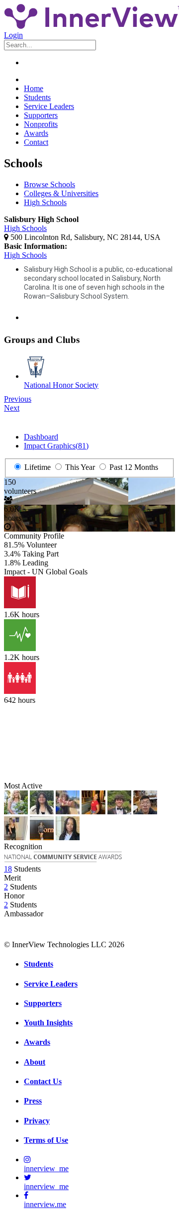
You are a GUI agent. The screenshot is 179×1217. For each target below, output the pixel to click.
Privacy (37, 1120)
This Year (79, 467)
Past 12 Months (132, 467)
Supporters (41, 115)
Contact (36, 142)
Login (13, 35)
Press (33, 1101)
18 (8, 869)
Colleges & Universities (61, 193)
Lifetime (36, 467)
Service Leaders (49, 106)
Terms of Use (46, 1140)
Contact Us (43, 1081)
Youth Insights (48, 1022)
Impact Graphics (56, 446)
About (34, 1062)
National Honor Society (61, 385)
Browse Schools (49, 184)
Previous (17, 399)
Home (33, 88)
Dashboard (41, 437)
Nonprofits (41, 124)
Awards (36, 133)
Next (11, 408)
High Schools (45, 202)
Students (37, 97)
